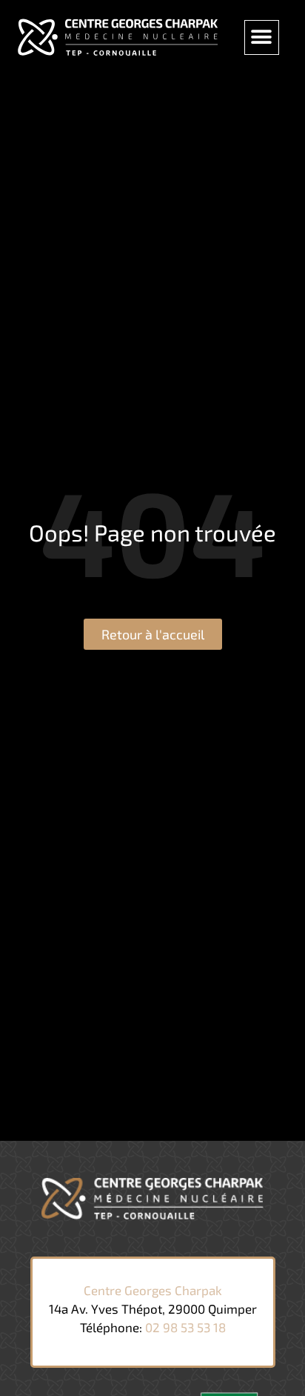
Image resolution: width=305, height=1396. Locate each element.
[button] (261, 37)
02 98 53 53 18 (185, 1327)
